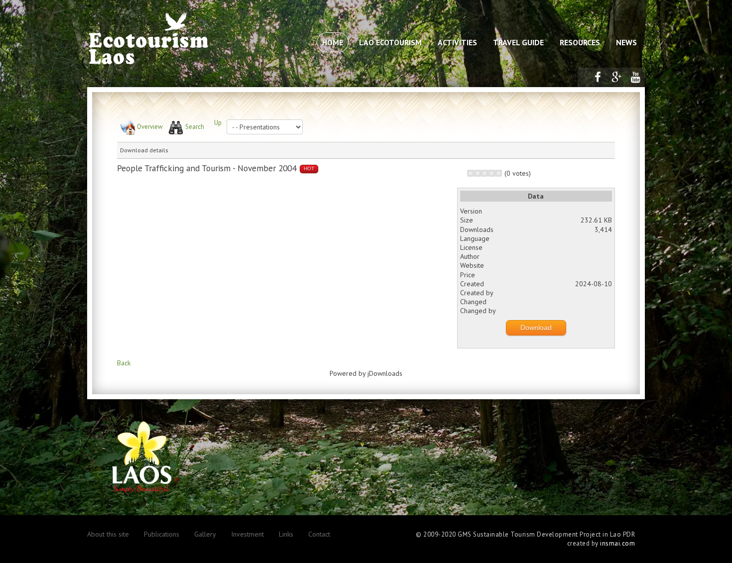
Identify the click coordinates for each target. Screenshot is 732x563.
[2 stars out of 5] (474, 173)
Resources (580, 42)
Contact (319, 534)
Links (286, 534)
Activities (457, 42)
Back (123, 362)
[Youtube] (635, 77)
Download (536, 328)
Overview (150, 126)
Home (332, 42)
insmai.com (617, 543)
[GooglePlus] (616, 77)
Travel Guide (518, 42)
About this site (108, 534)
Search (194, 126)
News (626, 42)
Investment (247, 534)
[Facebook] (597, 77)
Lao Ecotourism (390, 42)
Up (218, 122)
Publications (161, 534)
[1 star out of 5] (470, 173)
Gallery (205, 534)
